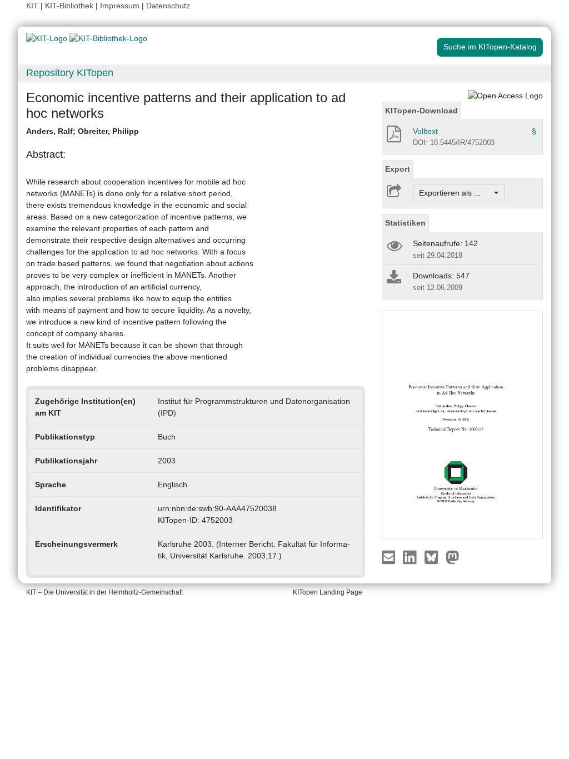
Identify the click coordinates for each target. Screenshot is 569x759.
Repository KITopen (69, 72)
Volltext (425, 131)
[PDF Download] (393, 137)
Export (397, 168)
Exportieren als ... (455, 192)
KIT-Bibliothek (70, 5)
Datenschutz (168, 5)
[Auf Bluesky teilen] (434, 556)
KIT (32, 5)
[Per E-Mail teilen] (390, 556)
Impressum (119, 5)
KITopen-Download (421, 110)
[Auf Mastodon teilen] (453, 556)
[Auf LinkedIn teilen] (411, 556)
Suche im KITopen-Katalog (490, 46)
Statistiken (405, 222)
